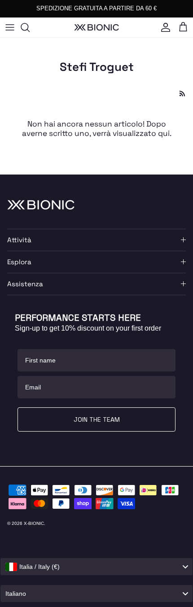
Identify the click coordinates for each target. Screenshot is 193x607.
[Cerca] (29, 27)
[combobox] (96, 567)
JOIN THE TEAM (97, 419)
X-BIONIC (34, 523)
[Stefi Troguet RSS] (182, 93)
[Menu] (10, 27)
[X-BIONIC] (96, 27)
